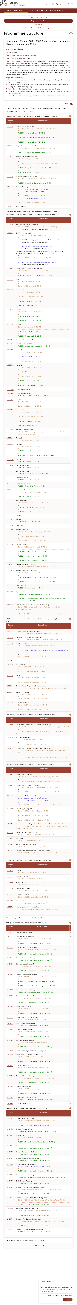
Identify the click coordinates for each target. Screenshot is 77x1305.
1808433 (10, 824)
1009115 (10, 490)
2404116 (10, 936)
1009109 (10, 465)
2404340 (10, 1219)
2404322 (10, 1051)
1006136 (10, 156)
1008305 (10, 882)
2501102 (10, 832)
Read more (49, 1291)
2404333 (10, 1158)
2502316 (10, 838)
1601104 (10, 187)
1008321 (10, 399)
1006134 (10, 126)
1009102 (10, 444)
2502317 (10, 844)
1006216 (10, 268)
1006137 (10, 176)
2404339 (10, 1208)
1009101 (10, 438)
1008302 (10, 365)
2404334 (10, 1164)
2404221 (10, 990)
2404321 (10, 1040)
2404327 (10, 1097)
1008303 (10, 389)
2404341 (10, 1230)
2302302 (10, 703)
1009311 (10, 519)
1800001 (10, 809)
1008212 (10, 344)
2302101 (10, 665)
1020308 (10, 529)
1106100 (10, 737)
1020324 (10, 592)
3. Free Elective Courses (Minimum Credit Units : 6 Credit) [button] (25, 1240)
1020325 (10, 901)
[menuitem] (16, 10)
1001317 (10, 774)
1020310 (10, 564)
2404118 (10, 958)
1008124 (10, 290)
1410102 (10, 605)
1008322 (10, 410)
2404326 (10, 1086)
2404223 (10, 1006)
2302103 (10, 686)
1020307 (10, 526)
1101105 (10, 796)
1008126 (10, 325)
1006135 (10, 146)
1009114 (10, 484)
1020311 (10, 570)
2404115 (10, 933)
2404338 (10, 1198)
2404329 (10, 1129)
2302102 (10, 675)
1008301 (10, 350)
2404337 (10, 1187)
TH (48, 4)
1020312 (10, 895)
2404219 (10, 964)
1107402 (10, 631)
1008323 (10, 429)
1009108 (10, 459)
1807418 (10, 661)
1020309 (10, 545)
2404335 (10, 1175)
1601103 (10, 643)
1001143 (10, 870)
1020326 (10, 907)
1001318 (10, 785)
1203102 (10, 637)
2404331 (10, 1146)
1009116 (10, 500)
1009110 (10, 471)
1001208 (10, 724)
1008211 (10, 340)
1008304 (10, 393)
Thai (70, 1295)
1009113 (10, 478)
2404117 (10, 947)
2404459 (10, 1103)
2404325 (10, 1076)
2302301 (10, 692)
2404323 (10, 1055)
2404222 (10, 996)
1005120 (10, 233)
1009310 (10, 516)
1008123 (10, 279)
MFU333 (10, 206)
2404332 (10, 1152)
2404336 (10, 1181)
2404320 (10, 1029)
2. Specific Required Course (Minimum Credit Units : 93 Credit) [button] (27, 918)
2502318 (10, 851)
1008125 (10, 309)
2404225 (10, 1023)
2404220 (10, 975)
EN (46, 4)
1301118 (10, 748)
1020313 (10, 586)
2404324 (10, 1065)
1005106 (10, 225)
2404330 (10, 1135)
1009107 (10, 889)
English (65, 1295)
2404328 (10, 1118)
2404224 (10, 1017)
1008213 (10, 876)
